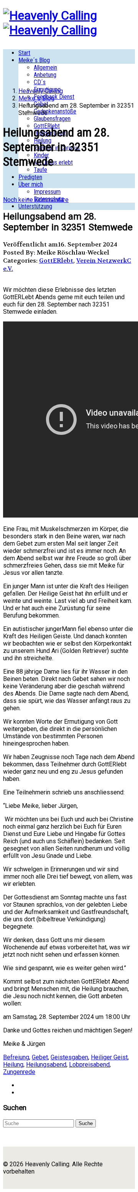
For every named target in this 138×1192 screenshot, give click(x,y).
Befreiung (16, 1057)
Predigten (30, 177)
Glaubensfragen (52, 118)
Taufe (40, 169)
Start (24, 53)
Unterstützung (35, 206)
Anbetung (45, 74)
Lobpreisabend (89, 1064)
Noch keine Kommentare (36, 199)
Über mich (30, 184)
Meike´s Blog (34, 60)
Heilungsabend (46, 1064)
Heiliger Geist (109, 1057)
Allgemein (45, 67)
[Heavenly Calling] (50, 15)
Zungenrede (19, 1071)
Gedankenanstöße (55, 111)
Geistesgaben (69, 1057)
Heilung (13, 1064)
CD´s (40, 82)
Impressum (47, 191)
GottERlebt (56, 260)
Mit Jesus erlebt (53, 162)
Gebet (40, 1057)
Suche (86, 1123)
